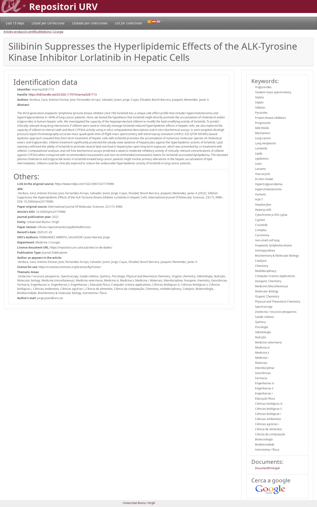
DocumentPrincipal (267, 468)
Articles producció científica (21, 32)
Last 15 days (15, 23)
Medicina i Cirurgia (51, 32)
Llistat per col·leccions (48, 23)
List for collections (128, 23)
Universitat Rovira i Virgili (139, 503)
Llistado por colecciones (89, 23)
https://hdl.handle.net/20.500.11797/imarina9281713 (63, 95)
